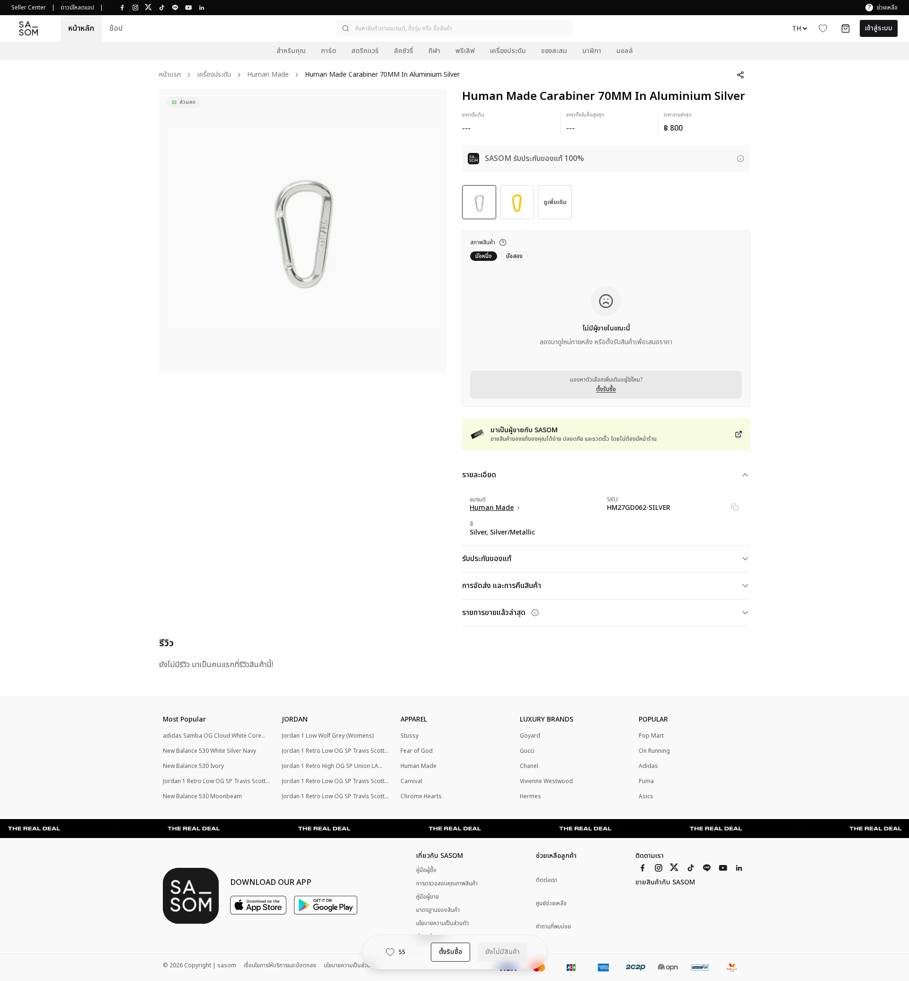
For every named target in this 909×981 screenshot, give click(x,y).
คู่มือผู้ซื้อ (426, 870)
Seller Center (28, 7)
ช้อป (116, 28)
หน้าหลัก (81, 28)
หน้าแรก (170, 75)
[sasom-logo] (28, 29)
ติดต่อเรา (546, 880)
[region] (303, 231)
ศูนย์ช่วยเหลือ (551, 904)
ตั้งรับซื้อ (606, 389)
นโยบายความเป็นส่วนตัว (442, 923)
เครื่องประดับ (214, 75)
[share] (740, 74)
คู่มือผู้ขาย (427, 897)
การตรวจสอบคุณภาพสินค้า (447, 883)
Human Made (268, 75)
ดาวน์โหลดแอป (77, 7)
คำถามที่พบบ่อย (553, 927)
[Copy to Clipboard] (735, 507)
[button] (454, 28)
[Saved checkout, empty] (845, 28)
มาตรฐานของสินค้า (438, 910)
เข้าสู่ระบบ (878, 28)
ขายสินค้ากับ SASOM (665, 882)
